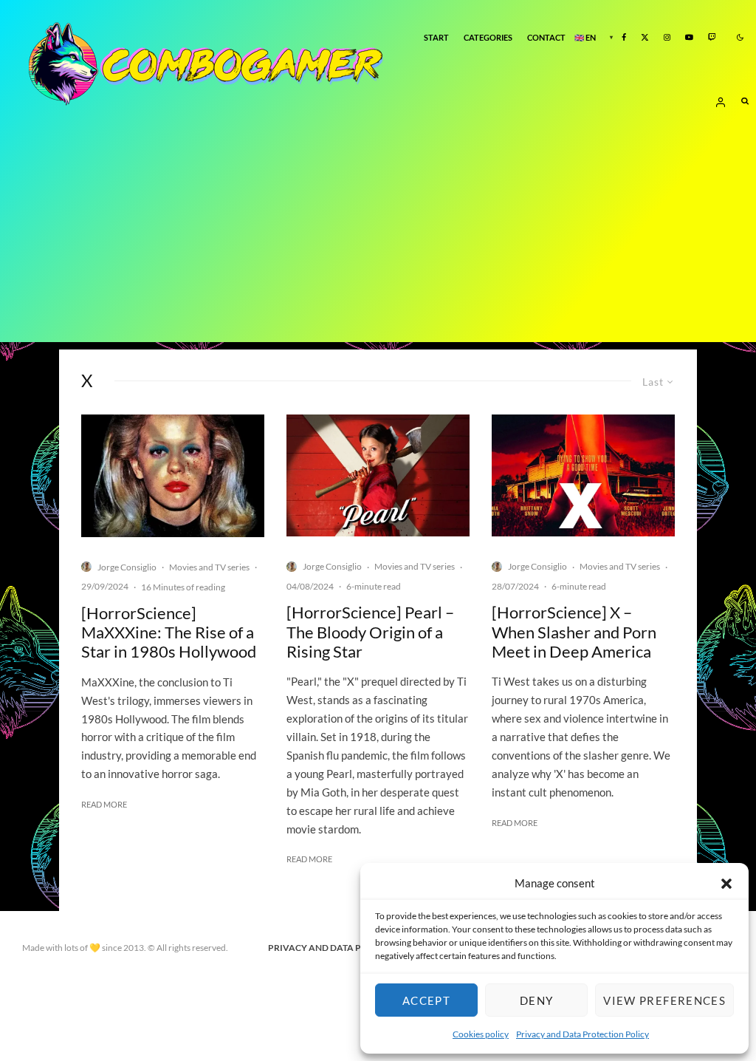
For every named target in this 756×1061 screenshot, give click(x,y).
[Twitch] (712, 38)
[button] (726, 883)
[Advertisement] (378, 238)
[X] (645, 38)
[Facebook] (624, 38)
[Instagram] (667, 38)
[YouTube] (689, 38)
